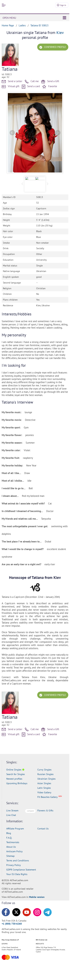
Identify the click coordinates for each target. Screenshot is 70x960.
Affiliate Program (15, 828)
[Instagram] (37, 912)
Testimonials (12, 842)
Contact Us (43, 828)
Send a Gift (53, 81)
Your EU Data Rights (16, 874)
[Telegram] (47, 912)
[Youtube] (27, 912)
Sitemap (10, 855)
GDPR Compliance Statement (21, 869)
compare (30, 811)
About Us (11, 846)
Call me (34, 81)
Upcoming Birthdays (16, 783)
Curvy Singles (44, 769)
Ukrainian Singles (46, 778)
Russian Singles (45, 774)
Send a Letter (14, 81)
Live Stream (12, 810)
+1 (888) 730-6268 (12, 923)
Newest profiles (14, 778)
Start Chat (59, 954)
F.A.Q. (9, 837)
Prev (12, 132)
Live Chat (11, 815)
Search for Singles (15, 774)
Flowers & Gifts (45, 810)
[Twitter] (16, 912)
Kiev (60, 32)
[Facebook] (6, 912)
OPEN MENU (9, 17)
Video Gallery (44, 792)
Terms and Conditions (17, 860)
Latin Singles (44, 787)
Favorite (52, 86)
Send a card (33, 86)
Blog (8, 833)
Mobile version (37, 897)
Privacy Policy (13, 865)
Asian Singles (44, 783)
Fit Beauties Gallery (47, 797)
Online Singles (13, 769)
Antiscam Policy (14, 851)
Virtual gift (13, 86)
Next (57, 132)
